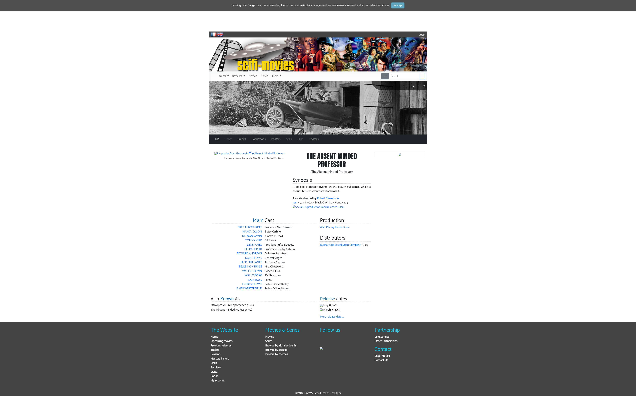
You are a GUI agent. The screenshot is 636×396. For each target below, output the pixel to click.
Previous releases (221, 345)
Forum (214, 376)
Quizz (214, 371)
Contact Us (381, 360)
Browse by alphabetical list (281, 345)
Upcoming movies (222, 341)
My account (218, 380)
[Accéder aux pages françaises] (214, 34)
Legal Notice (382, 356)
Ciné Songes (382, 336)
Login (421, 35)
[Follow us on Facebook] (323, 341)
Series (268, 341)
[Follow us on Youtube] (339, 341)
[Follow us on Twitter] (331, 341)
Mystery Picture (220, 358)
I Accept (398, 5)
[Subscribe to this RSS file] (347, 341)
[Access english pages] (220, 34)
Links (214, 363)
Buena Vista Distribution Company (340, 245)
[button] (223, 76)
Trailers (215, 350)
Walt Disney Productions (334, 227)
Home (214, 336)
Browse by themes (276, 354)
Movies (269, 336)
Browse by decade (276, 350)
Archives (216, 367)
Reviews (215, 354)
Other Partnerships (386, 341)
